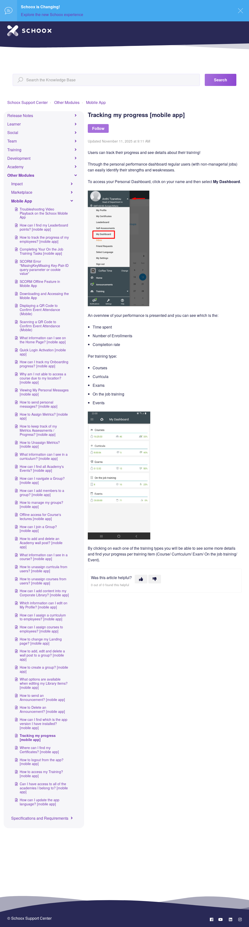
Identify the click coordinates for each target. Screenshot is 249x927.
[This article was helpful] (141, 579)
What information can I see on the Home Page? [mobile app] (43, 339)
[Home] (29, 30)
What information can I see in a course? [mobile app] (44, 556)
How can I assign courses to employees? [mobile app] (41, 628)
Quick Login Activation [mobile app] (43, 351)
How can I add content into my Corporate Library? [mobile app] (44, 592)
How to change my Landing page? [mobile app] (41, 641)
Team (12, 141)
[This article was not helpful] (154, 579)
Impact (17, 183)
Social (12, 132)
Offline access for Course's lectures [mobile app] (40, 516)
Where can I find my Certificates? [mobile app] (39, 749)
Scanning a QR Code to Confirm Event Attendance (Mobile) (40, 325)
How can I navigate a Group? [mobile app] (42, 480)
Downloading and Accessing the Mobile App (44, 295)
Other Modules (67, 102)
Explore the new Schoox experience (52, 14)
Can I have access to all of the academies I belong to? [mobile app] (44, 787)
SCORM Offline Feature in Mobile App (40, 283)
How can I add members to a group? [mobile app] (42, 492)
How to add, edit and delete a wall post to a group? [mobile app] (42, 655)
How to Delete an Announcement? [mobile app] (42, 709)
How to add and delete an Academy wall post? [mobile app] (41, 542)
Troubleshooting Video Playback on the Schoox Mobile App (44, 213)
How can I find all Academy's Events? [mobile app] (42, 468)
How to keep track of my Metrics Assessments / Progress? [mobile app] (38, 430)
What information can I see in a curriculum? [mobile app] (44, 456)
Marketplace (21, 192)
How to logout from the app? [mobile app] (41, 761)
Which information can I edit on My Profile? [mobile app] (43, 604)
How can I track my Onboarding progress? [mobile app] (44, 363)
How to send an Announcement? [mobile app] (42, 697)
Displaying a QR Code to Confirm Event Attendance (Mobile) (40, 309)
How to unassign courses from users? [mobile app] (43, 580)
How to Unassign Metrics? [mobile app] (40, 444)
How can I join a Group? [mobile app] (38, 528)
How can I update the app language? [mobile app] (39, 801)
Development (18, 158)
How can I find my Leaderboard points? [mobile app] (44, 227)
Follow (98, 128)
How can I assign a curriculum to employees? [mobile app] (43, 617)
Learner (14, 124)
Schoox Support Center (27, 102)
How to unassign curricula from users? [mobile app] (43, 568)
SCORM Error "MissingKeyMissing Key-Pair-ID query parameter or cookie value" (44, 267)
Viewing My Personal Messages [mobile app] (44, 392)
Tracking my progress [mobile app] (38, 737)
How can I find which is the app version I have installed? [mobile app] (43, 723)
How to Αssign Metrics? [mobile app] (44, 416)
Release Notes (20, 115)
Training (14, 149)
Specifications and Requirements (39, 818)
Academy (15, 166)
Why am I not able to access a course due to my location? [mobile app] (43, 378)
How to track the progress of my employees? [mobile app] (44, 239)
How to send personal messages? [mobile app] (38, 404)
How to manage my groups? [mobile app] (41, 504)
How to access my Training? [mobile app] (41, 773)
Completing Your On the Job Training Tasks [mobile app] (41, 251)
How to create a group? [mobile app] (44, 669)
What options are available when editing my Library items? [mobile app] (44, 683)
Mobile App (96, 102)
